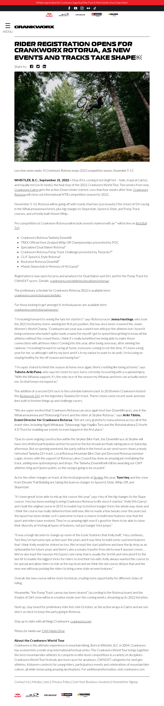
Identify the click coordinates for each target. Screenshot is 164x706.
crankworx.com (80, 621)
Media (36, 682)
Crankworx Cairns (26, 189)
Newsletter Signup (125, 682)
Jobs (46, 682)
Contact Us (22, 682)
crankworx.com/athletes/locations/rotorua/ (79, 281)
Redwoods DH (30, 396)
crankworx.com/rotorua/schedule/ (37, 295)
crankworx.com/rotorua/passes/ (36, 309)
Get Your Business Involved (91, 682)
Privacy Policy (61, 682)
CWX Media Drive (53, 631)
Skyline (98, 477)
